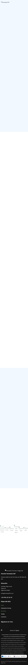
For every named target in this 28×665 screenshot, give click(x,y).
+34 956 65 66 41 (6, 597)
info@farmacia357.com (7, 593)
